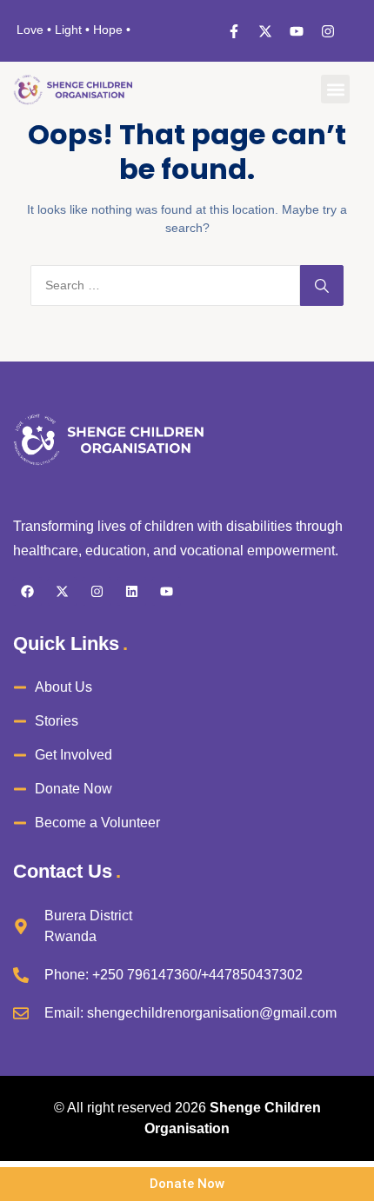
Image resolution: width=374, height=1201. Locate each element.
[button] (335, 89)
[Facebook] (27, 591)
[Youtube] (297, 31)
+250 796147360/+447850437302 (197, 974)
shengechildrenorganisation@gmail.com (212, 1012)
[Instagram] (328, 31)
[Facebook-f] (234, 31)
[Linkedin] (131, 591)
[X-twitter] (265, 31)
